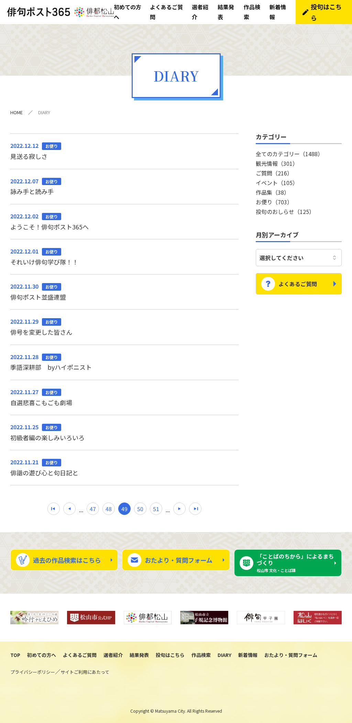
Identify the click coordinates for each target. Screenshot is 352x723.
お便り (274, 202)
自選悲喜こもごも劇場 (41, 397)
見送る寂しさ (34, 151)
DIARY (224, 654)
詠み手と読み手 (34, 186)
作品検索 (201, 654)
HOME (16, 112)
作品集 (272, 192)
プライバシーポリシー (32, 672)
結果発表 (139, 654)
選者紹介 (113, 654)
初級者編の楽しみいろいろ (47, 432)
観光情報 (277, 163)
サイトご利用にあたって (84, 672)
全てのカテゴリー (289, 154)
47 (93, 509)
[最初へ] (53, 509)
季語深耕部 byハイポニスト (51, 362)
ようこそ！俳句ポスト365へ (49, 221)
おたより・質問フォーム (178, 559)
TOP (15, 654)
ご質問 (274, 173)
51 (156, 509)
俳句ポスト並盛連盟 (38, 291)
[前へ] (69, 509)
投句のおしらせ (285, 211)
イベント (277, 183)
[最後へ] (195, 509)
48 (109, 509)
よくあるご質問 (297, 284)
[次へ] (179, 509)
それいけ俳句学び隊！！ (44, 256)
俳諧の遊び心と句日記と (44, 467)
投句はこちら (326, 12)
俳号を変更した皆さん (41, 326)
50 (140, 509)
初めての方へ (41, 654)
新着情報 (247, 654)
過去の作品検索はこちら (67, 559)
